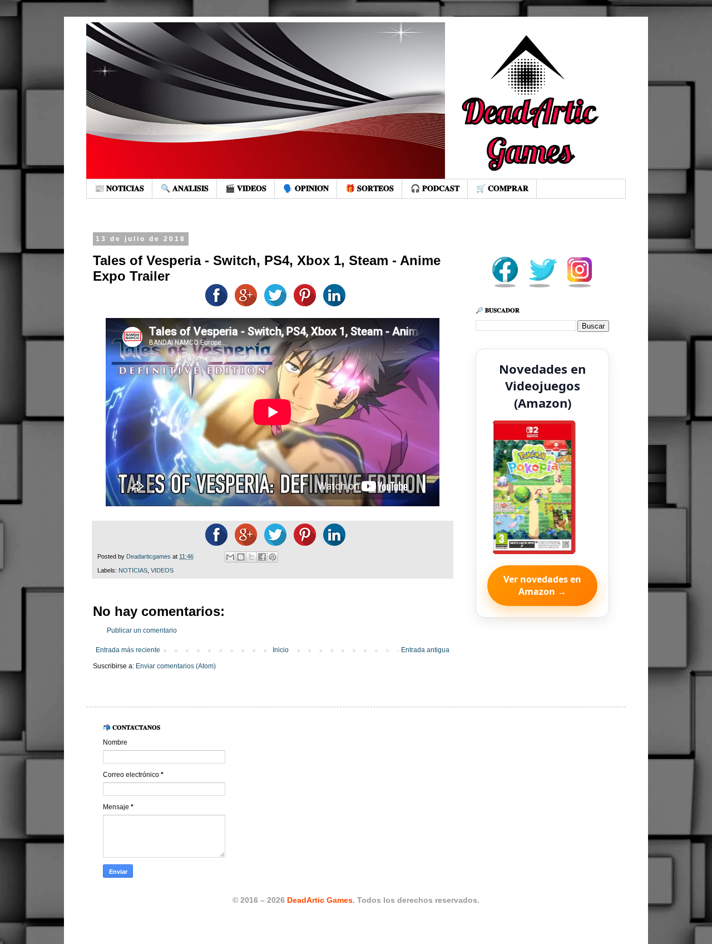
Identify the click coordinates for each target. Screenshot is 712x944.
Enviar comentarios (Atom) (176, 666)
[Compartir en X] (251, 557)
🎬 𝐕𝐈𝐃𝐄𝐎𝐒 (245, 188)
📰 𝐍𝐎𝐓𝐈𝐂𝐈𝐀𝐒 (119, 188)
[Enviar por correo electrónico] (230, 557)
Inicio (281, 650)
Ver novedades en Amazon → (542, 585)
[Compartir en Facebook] (214, 304)
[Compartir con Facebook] (262, 557)
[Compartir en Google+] (243, 304)
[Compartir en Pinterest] (272, 557)
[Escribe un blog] (240, 557)
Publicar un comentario (142, 630)
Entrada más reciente (128, 650)
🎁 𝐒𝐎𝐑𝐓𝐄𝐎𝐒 (369, 188)
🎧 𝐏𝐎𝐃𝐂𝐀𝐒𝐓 (435, 188)
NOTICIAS (132, 570)
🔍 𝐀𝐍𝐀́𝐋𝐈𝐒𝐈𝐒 (185, 188)
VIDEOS (162, 570)
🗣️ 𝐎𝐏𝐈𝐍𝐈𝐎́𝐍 (306, 188)
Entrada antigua (425, 650)
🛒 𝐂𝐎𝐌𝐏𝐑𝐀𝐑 (502, 188)
